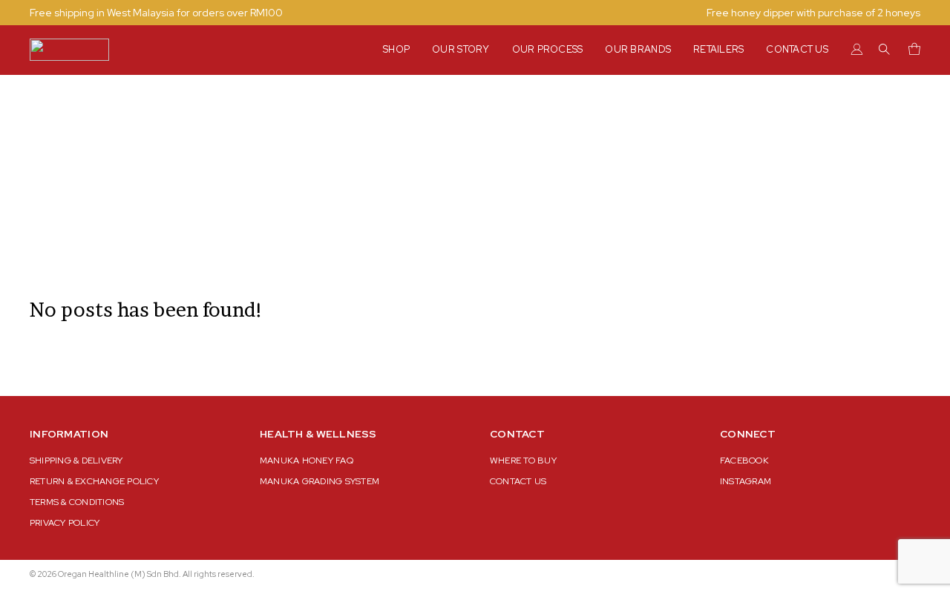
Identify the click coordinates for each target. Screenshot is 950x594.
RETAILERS (718, 49)
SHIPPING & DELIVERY (76, 460)
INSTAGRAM (745, 481)
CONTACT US (797, 49)
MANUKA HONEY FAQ (306, 460)
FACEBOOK (744, 460)
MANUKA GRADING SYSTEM (319, 481)
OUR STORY (460, 49)
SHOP (396, 49)
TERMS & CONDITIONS (77, 502)
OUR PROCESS (547, 49)
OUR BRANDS (638, 49)
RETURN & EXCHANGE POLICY (94, 481)
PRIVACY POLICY (64, 523)
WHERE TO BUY (523, 460)
